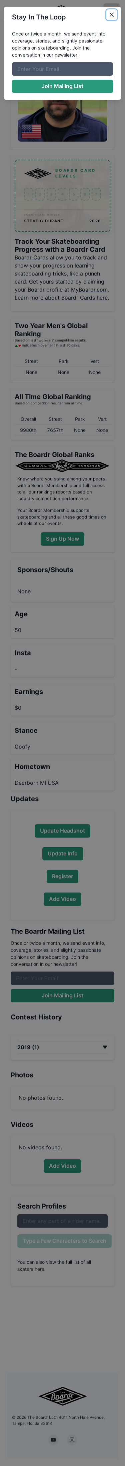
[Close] (111, 14)
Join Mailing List (62, 86)
